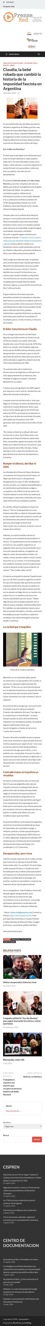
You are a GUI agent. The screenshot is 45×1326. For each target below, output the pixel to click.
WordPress (17, 1323)
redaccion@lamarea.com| (21, 912)
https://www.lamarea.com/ (20, 915)
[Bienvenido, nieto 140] (22, 1045)
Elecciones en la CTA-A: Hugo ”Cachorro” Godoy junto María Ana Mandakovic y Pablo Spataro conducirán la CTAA (22, 1177)
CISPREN (11, 1167)
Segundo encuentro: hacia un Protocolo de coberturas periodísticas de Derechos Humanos (21, 1190)
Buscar (6, 1135)
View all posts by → (13, 1111)
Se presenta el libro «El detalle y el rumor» (20, 1259)
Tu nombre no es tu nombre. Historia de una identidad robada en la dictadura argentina (22, 240)
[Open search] (39, 54)
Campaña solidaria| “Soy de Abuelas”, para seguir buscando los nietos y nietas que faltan (22, 1021)
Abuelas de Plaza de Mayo (13, 63)
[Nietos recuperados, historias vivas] (22, 967)
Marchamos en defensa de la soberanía (19, 1210)
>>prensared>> (23, 1319)
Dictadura (26, 939)
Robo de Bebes (9, 942)
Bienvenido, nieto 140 (13, 1059)
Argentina (15, 939)
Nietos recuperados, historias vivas (19, 982)
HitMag (28, 1323)
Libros (12, 65)
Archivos (7, 1122)
